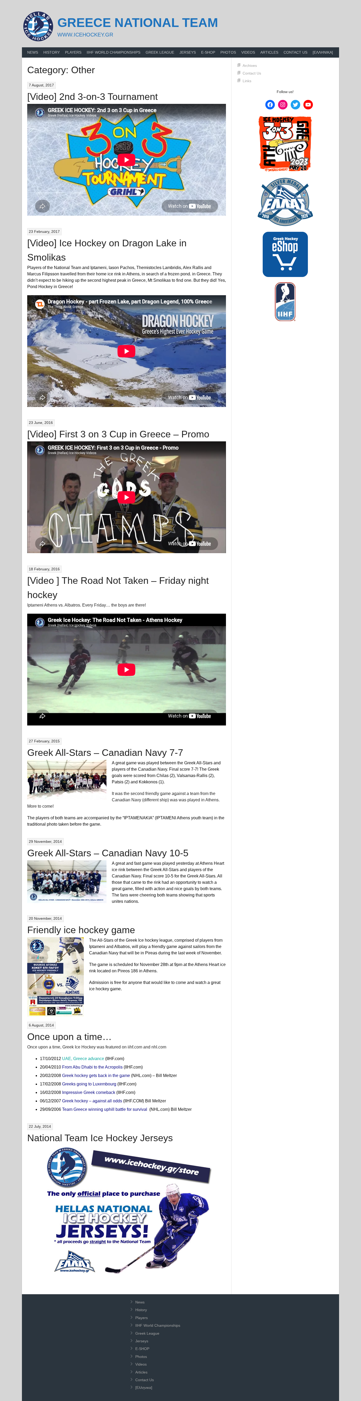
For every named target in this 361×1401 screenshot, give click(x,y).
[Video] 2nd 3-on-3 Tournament (92, 96)
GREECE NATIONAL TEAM (137, 23)
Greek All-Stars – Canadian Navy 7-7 (105, 752)
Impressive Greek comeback (88, 1092)
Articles (269, 52)
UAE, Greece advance (83, 1058)
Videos (248, 52)
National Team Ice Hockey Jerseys (100, 1137)
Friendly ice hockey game (81, 929)
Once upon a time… (69, 1036)
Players (73, 52)
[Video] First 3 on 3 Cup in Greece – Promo (118, 434)
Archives (250, 65)
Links (247, 81)
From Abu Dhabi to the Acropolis (92, 1067)
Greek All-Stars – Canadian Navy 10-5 (107, 853)
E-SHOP (208, 52)
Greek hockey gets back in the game (96, 1075)
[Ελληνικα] (323, 52)
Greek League (160, 52)
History (51, 52)
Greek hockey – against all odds (92, 1101)
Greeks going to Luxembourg (89, 1084)
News (32, 52)
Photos (228, 52)
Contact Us (295, 52)
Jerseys (187, 52)
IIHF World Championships (113, 52)
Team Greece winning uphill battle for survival (104, 1109)
